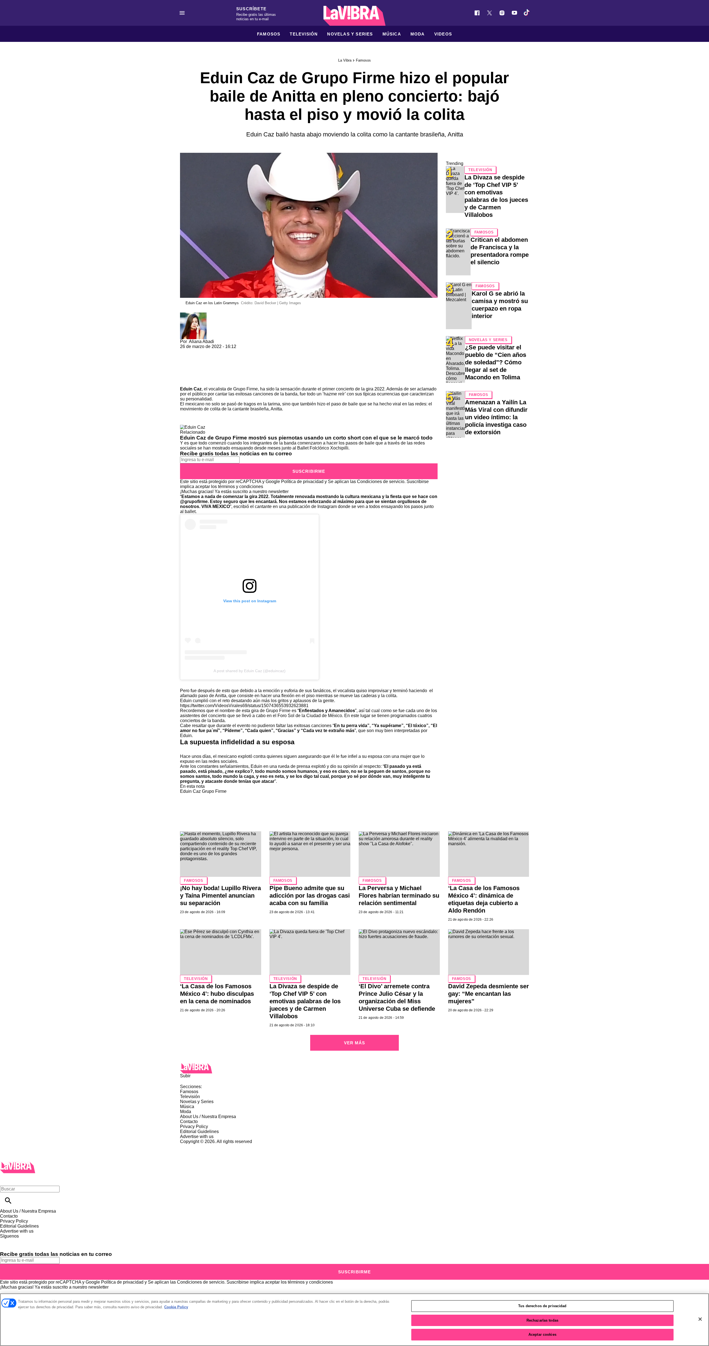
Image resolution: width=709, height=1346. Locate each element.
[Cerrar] (700, 1319)
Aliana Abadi (201, 341)
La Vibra (344, 60)
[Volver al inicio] (17, 1164)
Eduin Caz (191, 389)
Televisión (304, 34)
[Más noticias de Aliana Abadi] (193, 315)
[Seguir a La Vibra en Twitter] (489, 13)
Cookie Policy (176, 1307)
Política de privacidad (302, 481)
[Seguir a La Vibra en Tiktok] (527, 13)
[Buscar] (8, 1200)
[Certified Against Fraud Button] (200, 1146)
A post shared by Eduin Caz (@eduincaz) (250, 671)
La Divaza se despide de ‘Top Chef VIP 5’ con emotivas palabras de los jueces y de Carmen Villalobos (305, 1001)
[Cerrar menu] (6, 1179)
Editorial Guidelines (199, 1131)
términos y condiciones (240, 486)
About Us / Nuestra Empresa (208, 1116)
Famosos (268, 34)
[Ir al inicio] (354, 1068)
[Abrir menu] (182, 13)
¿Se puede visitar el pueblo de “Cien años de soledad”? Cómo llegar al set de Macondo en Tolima (495, 362)
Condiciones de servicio (380, 481)
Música (391, 34)
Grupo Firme (245, 389)
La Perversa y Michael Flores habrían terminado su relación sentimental (399, 895)
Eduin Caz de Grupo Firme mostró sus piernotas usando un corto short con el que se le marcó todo (306, 438)
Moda (417, 34)
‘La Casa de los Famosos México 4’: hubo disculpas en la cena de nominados (217, 994)
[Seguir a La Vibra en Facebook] (477, 13)
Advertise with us (197, 1136)
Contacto (189, 1121)
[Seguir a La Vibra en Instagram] (502, 13)
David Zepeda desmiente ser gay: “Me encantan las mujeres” (488, 994)
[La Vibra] (354, 16)
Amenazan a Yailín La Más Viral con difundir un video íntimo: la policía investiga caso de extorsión (496, 417)
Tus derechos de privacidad (542, 1306)
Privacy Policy (194, 1126)
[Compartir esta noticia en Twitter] (214, 351)
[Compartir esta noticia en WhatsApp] (187, 351)
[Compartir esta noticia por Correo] (227, 351)
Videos (443, 34)
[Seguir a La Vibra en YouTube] (514, 13)
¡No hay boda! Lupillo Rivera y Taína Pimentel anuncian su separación (220, 895)
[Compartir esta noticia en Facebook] (200, 351)
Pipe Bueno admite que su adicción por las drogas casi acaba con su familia (309, 895)
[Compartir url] (186, 380)
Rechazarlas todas (542, 1320)
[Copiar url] (193, 368)
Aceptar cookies (542, 1334)
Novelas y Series (350, 34)
